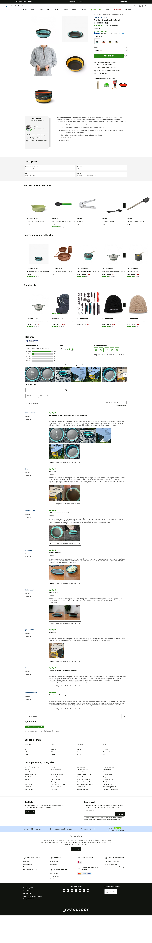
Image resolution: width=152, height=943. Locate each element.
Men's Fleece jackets (31, 779)
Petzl (104, 754)
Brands (107, 9)
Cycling (66, 9)
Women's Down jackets (32, 767)
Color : (98, 36)
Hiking (40, 9)
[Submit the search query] (135, 6)
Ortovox (27, 747)
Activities (83, 9)
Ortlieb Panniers (108, 779)
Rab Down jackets (108, 772)
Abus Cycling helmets (109, 786)
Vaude (79, 752)
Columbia (80, 747)
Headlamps (28, 786)
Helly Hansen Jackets (83, 779)
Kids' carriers (54, 789)
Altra (52, 744)
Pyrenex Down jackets (83, 777)
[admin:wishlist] (125, 56)
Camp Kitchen (106, 14)
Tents (26, 782)
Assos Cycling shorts (109, 767)
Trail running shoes (56, 777)
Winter (74, 9)
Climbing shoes (55, 782)
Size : (96, 47)
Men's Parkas (28, 777)
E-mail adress (89, 811)
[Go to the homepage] (95, 14)
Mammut (79, 754)
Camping (99, 14)
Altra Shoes (106, 782)
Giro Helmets (107, 769)
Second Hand (97, 9)
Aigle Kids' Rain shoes (83, 772)
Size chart (124, 47)
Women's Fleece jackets (32, 772)
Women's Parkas (29, 769)
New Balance (107, 747)
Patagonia (28, 744)
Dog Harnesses (107, 774)
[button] (43, 29)
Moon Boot (54, 749)
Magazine (128, 9)
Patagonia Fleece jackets (84, 774)
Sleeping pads (29, 784)
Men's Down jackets (30, 774)
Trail (48, 9)
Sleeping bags (29, 789)
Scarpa (79, 749)
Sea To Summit (101, 17)
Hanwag (105, 749)
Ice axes (53, 772)
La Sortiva (27, 752)
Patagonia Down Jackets (110, 789)
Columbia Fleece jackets (84, 782)
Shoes (32, 9)
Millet (52, 747)
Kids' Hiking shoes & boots (58, 784)
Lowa (26, 754)
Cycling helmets (56, 786)
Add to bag (109, 56)
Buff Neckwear (107, 784)
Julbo (104, 744)
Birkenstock (106, 752)
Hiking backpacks (56, 769)
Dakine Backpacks (82, 789)
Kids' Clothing (81, 767)
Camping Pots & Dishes (117, 14)
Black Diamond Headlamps (85, 784)
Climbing (56, 9)
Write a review (114, 25)
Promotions (117, 9)
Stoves (53, 767)
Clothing (23, 9)
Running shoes (55, 779)
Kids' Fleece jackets (82, 769)
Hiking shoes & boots (57, 774)
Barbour (53, 754)
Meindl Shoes (81, 786)
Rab (26, 749)
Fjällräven (80, 744)
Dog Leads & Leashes (109, 777)
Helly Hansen (55, 752)
